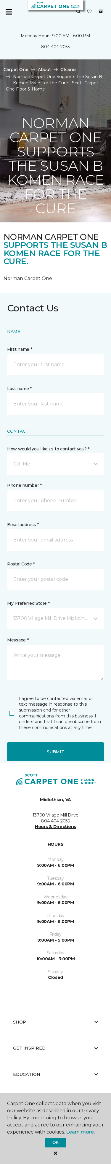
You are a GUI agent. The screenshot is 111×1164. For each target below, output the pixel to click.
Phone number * (24, 485)
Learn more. (80, 1132)
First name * (19, 349)
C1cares (68, 69)
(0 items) (101, 11)
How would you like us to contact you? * (48, 449)
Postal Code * (21, 564)
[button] (78, 11)
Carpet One (16, 69)
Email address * (23, 525)
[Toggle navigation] (8, 12)
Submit (55, 751)
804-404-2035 (55, 46)
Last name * (19, 389)
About (44, 69)
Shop (19, 1022)
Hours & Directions (55, 826)
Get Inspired (29, 1048)
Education (26, 1074)
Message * (17, 640)
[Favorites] (89, 11)
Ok (55, 1142)
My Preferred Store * (28, 603)
